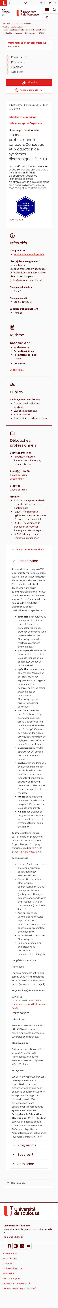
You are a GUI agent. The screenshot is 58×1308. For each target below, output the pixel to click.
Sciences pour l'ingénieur (26, 123)
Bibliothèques (9, 1258)
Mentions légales (11, 1278)
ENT (54, 2)
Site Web (6, 23)
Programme (18, 62)
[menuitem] (43, 2)
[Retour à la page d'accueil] (4, 3)
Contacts (7, 1263)
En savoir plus (17, 370)
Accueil (16, 23)
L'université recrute (12, 1268)
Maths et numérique (23, 117)
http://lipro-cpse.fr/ (27, 851)
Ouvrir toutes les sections (29, 549)
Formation (27, 23)
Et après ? (17, 67)
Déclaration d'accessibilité (16, 1283)
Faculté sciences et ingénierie (29, 254)
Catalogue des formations (12, 26)
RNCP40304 (16, 219)
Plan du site (8, 1273)
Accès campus (9, 1253)
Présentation (18, 57)
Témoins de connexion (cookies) (19, 1288)
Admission (17, 72)
